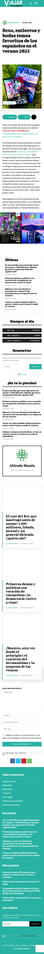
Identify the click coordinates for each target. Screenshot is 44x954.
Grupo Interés (23, 948)
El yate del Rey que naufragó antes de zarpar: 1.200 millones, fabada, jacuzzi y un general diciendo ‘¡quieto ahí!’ (21, 268)
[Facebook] (12, 760)
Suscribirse (35, 367)
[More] (33, 117)
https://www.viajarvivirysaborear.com (22, 470)
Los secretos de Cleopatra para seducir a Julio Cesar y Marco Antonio (19, 874)
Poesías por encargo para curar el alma (20, 882)
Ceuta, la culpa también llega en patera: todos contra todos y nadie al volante (21, 304)
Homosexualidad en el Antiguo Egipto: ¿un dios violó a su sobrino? (20, 135)
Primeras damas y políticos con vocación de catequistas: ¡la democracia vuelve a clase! (19, 280)
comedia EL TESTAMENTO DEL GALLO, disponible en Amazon (20, 153)
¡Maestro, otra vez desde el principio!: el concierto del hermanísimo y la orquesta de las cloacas (21, 292)
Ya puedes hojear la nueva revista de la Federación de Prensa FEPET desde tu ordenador (21, 891)
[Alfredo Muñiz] (5, 22)
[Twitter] (18, 760)
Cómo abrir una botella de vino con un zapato (21, 898)
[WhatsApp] (29, 760)
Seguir (37, 335)
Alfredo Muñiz (13, 23)
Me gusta (36, 330)
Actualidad (9, 103)
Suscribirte (35, 340)
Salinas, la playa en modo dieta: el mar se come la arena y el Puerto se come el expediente (21, 434)
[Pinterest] (23, 760)
